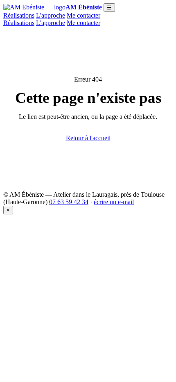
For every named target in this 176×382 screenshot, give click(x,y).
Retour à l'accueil (88, 137)
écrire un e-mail (114, 201)
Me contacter (83, 15)
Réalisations (18, 15)
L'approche (50, 15)
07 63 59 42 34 (68, 201)
